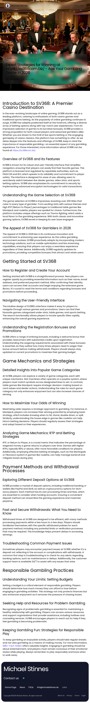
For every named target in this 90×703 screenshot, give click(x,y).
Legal (84, 695)
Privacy (69, 695)
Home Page (10, 687)
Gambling (11, 58)
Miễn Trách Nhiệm (12, 646)
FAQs (31, 687)
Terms (76, 695)
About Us (61, 695)
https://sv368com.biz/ (24, 150)
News (22, 687)
